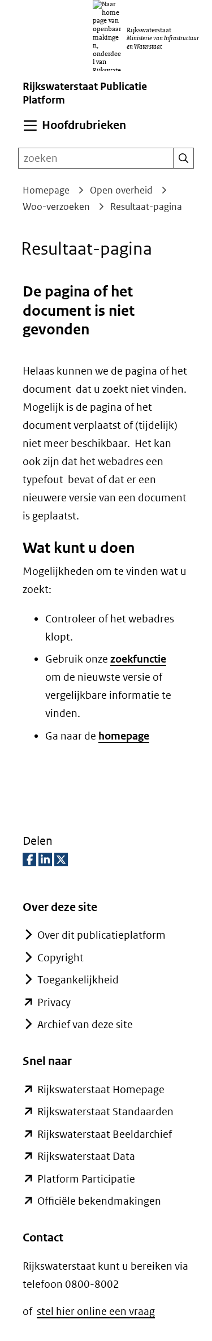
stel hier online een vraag (96, 1311)
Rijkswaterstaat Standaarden (105, 1111)
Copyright (60, 957)
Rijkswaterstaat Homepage (101, 1089)
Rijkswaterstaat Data (86, 1156)
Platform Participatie (86, 1178)
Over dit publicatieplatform (101, 935)
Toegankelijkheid (78, 979)
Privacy (54, 1002)
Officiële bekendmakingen (99, 1200)
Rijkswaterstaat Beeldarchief (104, 1134)
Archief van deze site (85, 1024)
